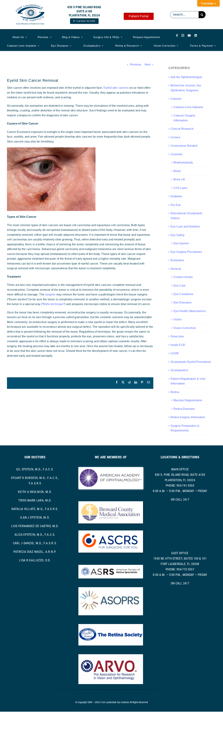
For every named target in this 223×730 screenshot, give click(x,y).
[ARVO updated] (110, 655)
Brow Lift (179, 179)
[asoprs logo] (110, 588)
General (176, 268)
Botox (177, 171)
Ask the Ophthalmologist (186, 77)
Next (148, 64)
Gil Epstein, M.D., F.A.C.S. (35, 469)
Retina (175, 392)
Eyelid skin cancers (116, 87)
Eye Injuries (181, 243)
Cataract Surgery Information (184, 118)
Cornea (175, 137)
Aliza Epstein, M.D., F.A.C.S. (34, 534)
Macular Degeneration (188, 400)
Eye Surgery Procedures (186, 251)
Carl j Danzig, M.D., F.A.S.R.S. (35, 543)
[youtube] (189, 35)
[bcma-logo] (110, 502)
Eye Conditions (183, 294)
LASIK (175, 353)
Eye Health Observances (190, 311)
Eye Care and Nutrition (185, 226)
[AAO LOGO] (110, 468)
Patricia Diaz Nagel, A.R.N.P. (34, 551)
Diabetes (176, 196)
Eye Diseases (182, 302)
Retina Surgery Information (188, 417)
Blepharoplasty (183, 162)
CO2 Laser (180, 187)
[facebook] (177, 35)
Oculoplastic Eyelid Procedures (191, 361)
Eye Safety (177, 235)
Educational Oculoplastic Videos (187, 216)
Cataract (176, 98)
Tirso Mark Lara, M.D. (35, 500)
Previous (135, 64)
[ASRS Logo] (110, 566)
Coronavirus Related (184, 145)
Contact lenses (183, 277)
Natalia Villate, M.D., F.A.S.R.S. (34, 509)
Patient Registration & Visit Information (188, 381)
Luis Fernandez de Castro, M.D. (35, 526)
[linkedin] (195, 35)
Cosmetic (177, 154)
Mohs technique (53, 304)
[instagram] (182, 35)
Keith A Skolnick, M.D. (35, 492)
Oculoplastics (179, 370)
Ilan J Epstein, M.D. (35, 517)
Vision (178, 319)
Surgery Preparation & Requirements (185, 428)
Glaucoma (177, 336)
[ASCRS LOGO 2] (110, 531)
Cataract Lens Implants (188, 107)
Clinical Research (182, 128)
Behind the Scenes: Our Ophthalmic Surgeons (186, 88)
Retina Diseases (184, 408)
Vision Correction (185, 328)
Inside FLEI (178, 344)
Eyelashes (177, 260)
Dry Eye (176, 204)
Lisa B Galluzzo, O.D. (35, 560)
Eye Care (180, 285)
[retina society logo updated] (110, 625)
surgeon (50, 294)
